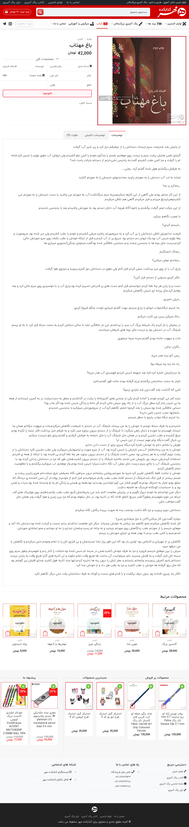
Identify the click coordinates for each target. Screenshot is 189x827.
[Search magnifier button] (40, 12)
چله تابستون (19, 644)
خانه (89, 39)
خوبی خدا (132, 644)
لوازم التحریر (55, 2)
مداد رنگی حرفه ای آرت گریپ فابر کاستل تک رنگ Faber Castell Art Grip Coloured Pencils (141, 722)
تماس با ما (72, 2)
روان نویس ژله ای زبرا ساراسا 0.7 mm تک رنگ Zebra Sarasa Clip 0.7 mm (172, 719)
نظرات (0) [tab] (72, 135)
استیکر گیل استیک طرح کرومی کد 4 (79, 715)
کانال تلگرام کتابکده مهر (56, 780)
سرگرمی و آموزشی (78, 24)
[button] (17, 12)
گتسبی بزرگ (169, 644)
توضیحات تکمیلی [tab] (95, 135)
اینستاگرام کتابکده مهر (56, 772)
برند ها (152, 24)
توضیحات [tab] (116, 135)
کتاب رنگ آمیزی (34, 2)
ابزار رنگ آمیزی (11, 2)
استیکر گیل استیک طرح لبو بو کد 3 (110, 715)
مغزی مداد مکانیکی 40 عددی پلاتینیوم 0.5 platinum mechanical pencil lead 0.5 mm (44, 720)
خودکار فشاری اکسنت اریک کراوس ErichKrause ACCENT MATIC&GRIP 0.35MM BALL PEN (14, 723)
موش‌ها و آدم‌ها (57, 644)
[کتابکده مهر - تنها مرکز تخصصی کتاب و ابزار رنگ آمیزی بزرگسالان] (94, 809)
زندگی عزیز (94, 644)
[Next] (3, 632)
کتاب (99, 24)
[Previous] (186, 632)
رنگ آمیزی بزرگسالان (126, 24)
